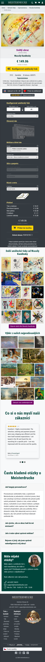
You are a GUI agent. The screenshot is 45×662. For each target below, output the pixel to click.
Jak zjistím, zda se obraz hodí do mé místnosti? (19, 524)
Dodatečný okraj (11, 113)
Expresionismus (22, 8)
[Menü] (2, 3)
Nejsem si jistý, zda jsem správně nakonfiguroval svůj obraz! (18, 542)
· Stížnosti (6, 636)
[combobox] (22, 116)
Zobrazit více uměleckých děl (22, 403)
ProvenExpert (18, 453)
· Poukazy (16, 634)
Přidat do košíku (24, 228)
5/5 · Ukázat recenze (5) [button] (27, 95)
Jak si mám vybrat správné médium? (19, 533)
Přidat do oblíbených (33, 91)
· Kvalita (16, 626)
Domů (3, 8)
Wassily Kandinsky (34, 8)
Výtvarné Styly (11, 8)
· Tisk (4, 619)
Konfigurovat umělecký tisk (23, 69)
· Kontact (5, 616)
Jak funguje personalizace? (16, 487)
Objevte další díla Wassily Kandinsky (22, 326)
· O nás (5, 639)
